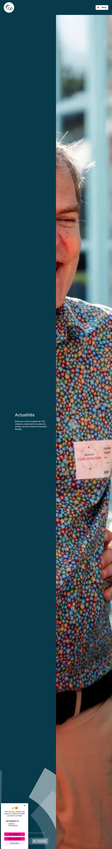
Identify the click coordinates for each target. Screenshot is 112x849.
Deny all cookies (14, 839)
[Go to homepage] (9, 7)
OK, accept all (14, 834)
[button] (102, 7)
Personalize (14, 843)
